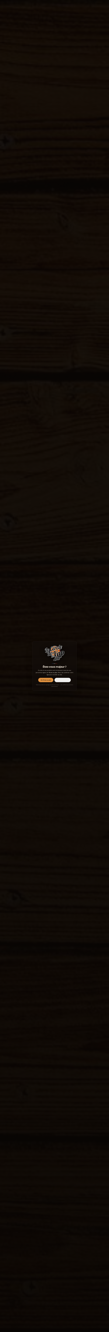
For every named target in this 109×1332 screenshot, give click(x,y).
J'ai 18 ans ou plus (46, 680)
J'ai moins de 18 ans (62, 680)
